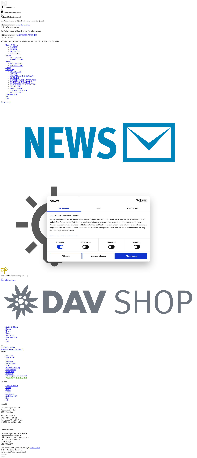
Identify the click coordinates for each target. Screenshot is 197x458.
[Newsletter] (98, 182)
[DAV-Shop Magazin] (54, 273)
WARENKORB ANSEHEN (26, 35)
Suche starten (5, 276)
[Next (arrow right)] (4, 456)
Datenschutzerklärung (70, 236)
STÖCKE (13, 74)
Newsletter (9, 361)
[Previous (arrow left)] (2, 456)
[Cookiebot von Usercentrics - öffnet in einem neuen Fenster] (137, 201)
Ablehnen (66, 256)
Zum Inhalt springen (8, 280)
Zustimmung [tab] (64, 208)
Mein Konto (9, 357)
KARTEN (14, 47)
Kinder (7, 392)
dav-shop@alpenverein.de (10, 426)
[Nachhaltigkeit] (5, 273)
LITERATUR (15, 51)
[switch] (85, 247)
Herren (7, 390)
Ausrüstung (9, 394)
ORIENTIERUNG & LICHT (21, 82)
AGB (7, 366)
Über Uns (9, 355)
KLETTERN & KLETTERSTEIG (23, 84)
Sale (7, 400)
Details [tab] (98, 208)
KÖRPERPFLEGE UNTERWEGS (23, 80)
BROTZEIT (14, 78)
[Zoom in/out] (6, 454)
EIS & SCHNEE (16, 88)
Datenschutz (9, 372)
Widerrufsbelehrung (12, 368)
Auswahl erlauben (98, 256)
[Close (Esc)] (2, 454)
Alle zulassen (131, 256)
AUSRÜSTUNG (16, 59)
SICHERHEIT (15, 86)
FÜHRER (13, 49)
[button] (2, 278)
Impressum (54, 236)
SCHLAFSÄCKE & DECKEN (21, 76)
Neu (7, 398)
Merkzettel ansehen (23, 25)
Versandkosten (10, 370)
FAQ (7, 359)
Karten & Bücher (11, 386)
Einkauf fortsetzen (8, 25)
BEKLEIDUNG (16, 57)
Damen (8, 388)
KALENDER (15, 53)
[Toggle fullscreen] (4, 454)
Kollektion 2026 (11, 396)
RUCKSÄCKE (15, 72)
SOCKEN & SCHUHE (18, 90)
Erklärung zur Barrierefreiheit (16, 376)
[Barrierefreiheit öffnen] (4, 3)
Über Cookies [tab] (132, 208)
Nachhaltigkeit (10, 363)
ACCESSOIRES (16, 92)
